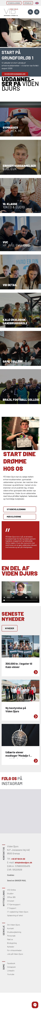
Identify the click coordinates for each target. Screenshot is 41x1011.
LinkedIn (10, 970)
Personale (11, 935)
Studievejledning (14, 3)
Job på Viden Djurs (15, 954)
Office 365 (11, 897)
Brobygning (12, 943)
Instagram (11, 967)
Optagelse (28, 3)
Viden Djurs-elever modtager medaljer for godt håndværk (18, 726)
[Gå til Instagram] (10, 800)
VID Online (11, 890)
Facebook (11, 963)
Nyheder (9, 628)
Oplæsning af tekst (15, 915)
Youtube (10, 974)
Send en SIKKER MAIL (16, 880)
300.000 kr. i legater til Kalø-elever (14, 637)
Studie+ (10, 893)
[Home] (10, 12)
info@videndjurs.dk (23, 862)
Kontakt (10, 928)
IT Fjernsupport (13, 904)
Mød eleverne (14, 516)
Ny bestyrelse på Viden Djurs (12, 681)
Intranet (10, 901)
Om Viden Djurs (13, 924)
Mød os (10, 939)
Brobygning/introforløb (14, 68)
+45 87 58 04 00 (18, 859)
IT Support (11, 908)
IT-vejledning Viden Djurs (17, 912)
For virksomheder (14, 950)
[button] (35, 1005)
